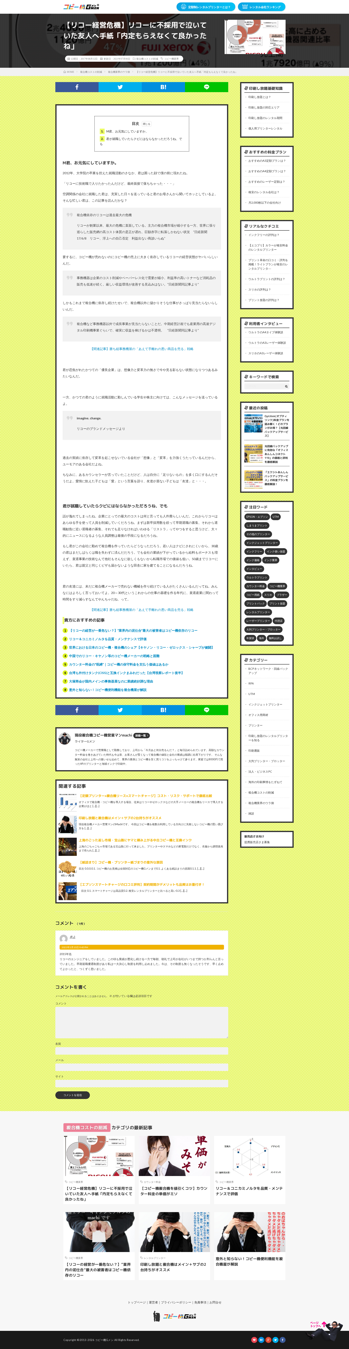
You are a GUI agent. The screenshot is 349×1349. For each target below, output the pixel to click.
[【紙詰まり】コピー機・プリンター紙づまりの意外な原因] (68, 869)
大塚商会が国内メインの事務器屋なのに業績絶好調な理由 (111, 681)
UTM (276, 516)
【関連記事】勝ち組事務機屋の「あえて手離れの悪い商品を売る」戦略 (141, 349)
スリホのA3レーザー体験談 (265, 353)
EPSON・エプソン (257, 516)
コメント (61, 1003)
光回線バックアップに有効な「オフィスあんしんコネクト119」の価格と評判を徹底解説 (276, 454)
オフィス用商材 (258, 715)
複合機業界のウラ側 (261, 803)
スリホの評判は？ (259, 289)
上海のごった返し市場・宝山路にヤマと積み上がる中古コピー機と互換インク (135, 840)
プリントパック (255, 603)
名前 (58, 1043)
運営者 (153, 1302)
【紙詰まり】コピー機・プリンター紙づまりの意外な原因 (121, 862)
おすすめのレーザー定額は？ (266, 181)
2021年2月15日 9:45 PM (75, 947)
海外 (261, 638)
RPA (251, 683)
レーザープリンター (258, 620)
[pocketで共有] (254, 1340)
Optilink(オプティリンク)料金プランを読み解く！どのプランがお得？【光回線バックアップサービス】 (277, 426)
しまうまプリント (256, 525)
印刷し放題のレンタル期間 (265, 118)
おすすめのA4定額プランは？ (267, 171)
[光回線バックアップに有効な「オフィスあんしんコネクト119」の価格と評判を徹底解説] (253, 453)
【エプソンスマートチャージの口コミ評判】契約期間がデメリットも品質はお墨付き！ (142, 884)
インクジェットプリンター (262, 542)
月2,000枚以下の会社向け (264, 202)
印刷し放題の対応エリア (264, 107)
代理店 (279, 620)
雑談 (251, 813)
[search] (286, 386)
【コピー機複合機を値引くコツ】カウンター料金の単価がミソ (174, 1191)
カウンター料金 (255, 586)
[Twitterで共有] (120, 87)
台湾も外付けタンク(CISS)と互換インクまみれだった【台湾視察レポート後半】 (126, 673)
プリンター (255, 725)
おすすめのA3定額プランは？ (267, 160)
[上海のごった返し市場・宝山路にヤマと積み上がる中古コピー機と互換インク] (68, 847)
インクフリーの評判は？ (264, 234)
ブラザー (282, 594)
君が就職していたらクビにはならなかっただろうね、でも (141, 141)
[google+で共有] (268, 1340)
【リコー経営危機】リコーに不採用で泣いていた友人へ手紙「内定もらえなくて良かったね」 (98, 1194)
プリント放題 (277, 603)
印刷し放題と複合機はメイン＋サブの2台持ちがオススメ (120, 818)
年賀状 (250, 638)
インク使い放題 (276, 551)
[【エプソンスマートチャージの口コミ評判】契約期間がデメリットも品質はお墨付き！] (68, 891)
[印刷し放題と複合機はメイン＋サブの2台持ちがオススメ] (68, 825)
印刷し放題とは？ (259, 97)
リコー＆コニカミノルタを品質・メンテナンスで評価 (108, 639)
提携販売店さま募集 (257, 842)
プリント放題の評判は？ (264, 300)
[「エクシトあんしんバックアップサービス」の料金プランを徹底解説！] (253, 479)
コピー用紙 (253, 594)
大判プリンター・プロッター (263, 629)
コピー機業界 (171, 58)
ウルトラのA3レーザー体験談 (267, 342)
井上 (72, 937)
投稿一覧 (140, 735)
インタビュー (254, 568)
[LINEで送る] (206, 87)
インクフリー (254, 551)
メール (59, 1060)
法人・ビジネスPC (260, 771)
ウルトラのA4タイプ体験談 (265, 332)
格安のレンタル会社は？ (264, 192)
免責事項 (200, 1302)
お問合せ (215, 1302)
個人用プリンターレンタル (265, 128)
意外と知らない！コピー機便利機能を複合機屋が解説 (108, 690)
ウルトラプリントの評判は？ (266, 279)
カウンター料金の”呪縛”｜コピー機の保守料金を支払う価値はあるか (118, 664)
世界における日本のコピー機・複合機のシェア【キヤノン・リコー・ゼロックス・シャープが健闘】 (141, 647)
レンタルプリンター (258, 612)
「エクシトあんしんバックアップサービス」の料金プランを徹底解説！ (276, 478)
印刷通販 (254, 750)
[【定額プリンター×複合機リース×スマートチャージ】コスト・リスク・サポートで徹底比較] (68, 802)
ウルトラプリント (256, 577)
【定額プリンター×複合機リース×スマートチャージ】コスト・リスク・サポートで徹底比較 (145, 796)
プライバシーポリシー (176, 1302)
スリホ (268, 594)
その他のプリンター (258, 534)
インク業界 (270, 560)
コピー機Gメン (104, 1340)
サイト (59, 1076)
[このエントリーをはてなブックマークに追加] (163, 87)
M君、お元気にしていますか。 (124, 131)
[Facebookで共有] (77, 87)
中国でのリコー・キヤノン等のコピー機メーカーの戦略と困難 (114, 656)
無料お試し (275, 638)
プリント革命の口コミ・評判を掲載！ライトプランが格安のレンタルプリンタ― (268, 264)
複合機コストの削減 (147, 58)
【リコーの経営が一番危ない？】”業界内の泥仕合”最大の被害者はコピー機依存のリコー (133, 630)
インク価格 (253, 560)
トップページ (137, 1302)
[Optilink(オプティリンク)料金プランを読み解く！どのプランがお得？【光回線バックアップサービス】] (253, 423)
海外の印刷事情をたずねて (265, 782)
